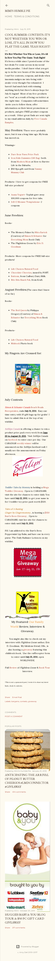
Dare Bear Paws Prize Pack (25, 154)
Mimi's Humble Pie (17, 11)
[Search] (48, 5)
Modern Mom (24, 161)
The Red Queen (19, 310)
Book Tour (44, 667)
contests (23, 701)
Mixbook (15, 343)
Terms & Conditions (26, 16)
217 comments (18, 927)
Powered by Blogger (30, 946)
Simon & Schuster (33, 236)
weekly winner (24, 443)
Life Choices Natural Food (24, 269)
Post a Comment (13, 716)
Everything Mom (20, 239)
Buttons (15, 276)
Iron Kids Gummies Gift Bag (25, 158)
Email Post (17, 697)
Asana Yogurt (18, 194)
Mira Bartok (41, 232)
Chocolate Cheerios (21, 272)
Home (8, 16)
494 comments (19, 792)
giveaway (28, 649)
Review (13, 667)
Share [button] (7, 697)
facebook (12, 439)
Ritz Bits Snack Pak (20, 280)
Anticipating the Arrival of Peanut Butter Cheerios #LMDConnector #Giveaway (27, 781)
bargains (15, 701)
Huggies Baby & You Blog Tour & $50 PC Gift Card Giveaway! (25, 918)
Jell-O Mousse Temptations (25, 202)
